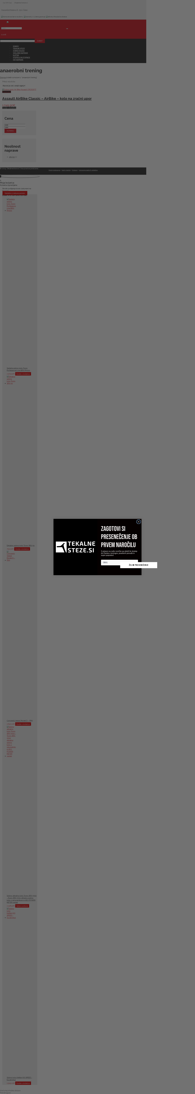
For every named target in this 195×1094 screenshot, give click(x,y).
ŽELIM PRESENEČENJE (139, 565)
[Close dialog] (139, 522)
